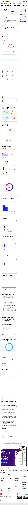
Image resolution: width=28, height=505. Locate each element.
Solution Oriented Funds (10, 486)
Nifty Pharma (2, 480)
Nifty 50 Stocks (9, 480)
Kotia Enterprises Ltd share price (8, 51)
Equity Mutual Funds (16, 484)
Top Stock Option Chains (17, 474)
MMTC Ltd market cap (13, 391)
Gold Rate (2, 490)
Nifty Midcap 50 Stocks (9, 476)
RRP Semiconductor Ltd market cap (6, 389)
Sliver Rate (9, 490)
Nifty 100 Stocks (16, 480)
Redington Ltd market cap (5, 385)
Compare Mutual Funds (17, 488)
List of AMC (2, 484)
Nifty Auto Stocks (17, 478)
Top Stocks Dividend (10, 482)
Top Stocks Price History (17, 482)
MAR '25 (14, 339)
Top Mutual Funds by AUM (10, 484)
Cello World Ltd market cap (5, 391)
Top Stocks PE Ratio (2, 482)
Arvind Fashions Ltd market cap (6, 397)
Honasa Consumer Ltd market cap (6, 393)
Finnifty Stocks (2, 478)
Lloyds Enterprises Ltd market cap (6, 395)
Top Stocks (2, 474)
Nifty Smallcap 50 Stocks (17, 476)
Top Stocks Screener (2, 488)
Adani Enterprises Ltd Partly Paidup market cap (8, 387)
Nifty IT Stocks (9, 478)
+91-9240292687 (2, 497)
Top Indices (9, 474)
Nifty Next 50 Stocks (2, 476)
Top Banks (9, 488)
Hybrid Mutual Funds (2, 486)
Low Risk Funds (16, 486)
